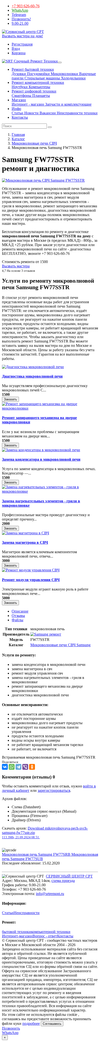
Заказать (10, 399)
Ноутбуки (20, 87)
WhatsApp (20, 10)
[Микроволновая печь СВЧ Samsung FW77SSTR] (43, 180)
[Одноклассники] (32, 767)
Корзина (18, 53)
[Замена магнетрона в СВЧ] (25, 533)
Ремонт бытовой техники (33, 69)
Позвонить (11, 1028)
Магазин (19, 100)
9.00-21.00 (20, 23)
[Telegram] (18, 767)
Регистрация (22, 44)
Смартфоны (21, 95)
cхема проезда (63, 881)
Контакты (20, 117)
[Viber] (25, 767)
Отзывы (18, 616)
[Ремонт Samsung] (45, 634)
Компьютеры (39, 87)
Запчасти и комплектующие (68, 104)
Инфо (16, 109)
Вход (16, 49)
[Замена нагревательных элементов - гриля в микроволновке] (50, 491)
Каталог (18, 139)
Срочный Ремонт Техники (35, 61)
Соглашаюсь (52, 1024)
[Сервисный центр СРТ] (23, 32)
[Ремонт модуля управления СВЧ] (30, 570)
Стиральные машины (42, 78)
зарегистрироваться (54, 790)
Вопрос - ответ (45, 936)
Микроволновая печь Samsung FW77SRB (36, 854)
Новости (31, 113)
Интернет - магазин (28, 104)
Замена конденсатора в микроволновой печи (41, 459)
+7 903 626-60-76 (26, 6)
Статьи (17, 113)
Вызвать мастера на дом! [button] (22, 36)
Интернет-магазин (17, 936)
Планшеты (40, 95)
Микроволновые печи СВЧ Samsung (60, 645)
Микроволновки (64, 74)
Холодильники (73, 78)
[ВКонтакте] (5, 767)
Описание (20, 611)
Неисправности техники (77, 113)
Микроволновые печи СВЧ (34, 143)
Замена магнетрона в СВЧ (25, 542)
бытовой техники (16, 932)
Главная (18, 134)
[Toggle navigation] (60, 62)
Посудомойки (38, 74)
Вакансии (47, 113)
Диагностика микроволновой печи (32, 376)
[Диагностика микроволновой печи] (33, 367)
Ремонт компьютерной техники (38, 82)
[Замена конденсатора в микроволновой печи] (41, 450)
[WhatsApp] (12, 767)
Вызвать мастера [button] (16, 266)
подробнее (31, 1023)
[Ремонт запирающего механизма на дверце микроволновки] (50, 408)
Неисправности (27, 913)
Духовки (19, 74)
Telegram (19, 15)
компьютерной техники (50, 932)
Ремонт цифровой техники (34, 91)
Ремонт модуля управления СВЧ (31, 580)
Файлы (17, 620)
